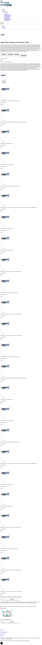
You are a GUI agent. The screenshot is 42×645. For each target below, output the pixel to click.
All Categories (7, 20)
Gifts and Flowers (7, 18)
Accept (5, 608)
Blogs (3, 9)
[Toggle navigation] (1, 1)
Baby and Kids (7, 17)
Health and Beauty (8, 14)
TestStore (6, 13)
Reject (2, 608)
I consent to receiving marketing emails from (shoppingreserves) (10, 600)
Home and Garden (7, 16)
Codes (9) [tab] (4, 81)
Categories (4, 27)
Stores (3, 10)
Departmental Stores (8, 15)
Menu (2, 23)
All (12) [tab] (3, 80)
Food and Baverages (8, 19)
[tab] (3, 54)
